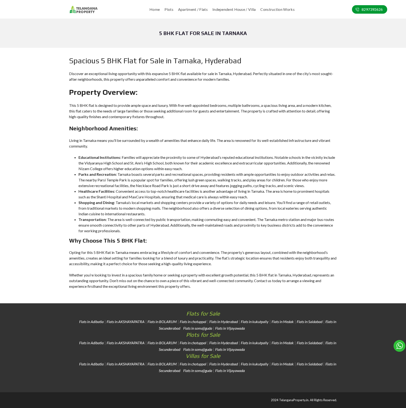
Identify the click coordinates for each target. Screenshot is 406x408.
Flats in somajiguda (197, 328)
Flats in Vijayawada (230, 328)
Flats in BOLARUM (162, 321)
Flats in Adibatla (91, 321)
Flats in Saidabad (309, 321)
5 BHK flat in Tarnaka (111, 252)
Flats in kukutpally (255, 321)
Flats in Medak (283, 321)
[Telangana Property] (83, 9)
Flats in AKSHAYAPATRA (125, 321)
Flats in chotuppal (193, 321)
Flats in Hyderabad (223, 321)
